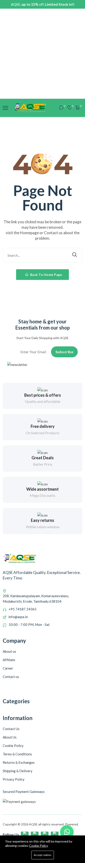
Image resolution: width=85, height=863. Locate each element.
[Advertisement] (42, 53)
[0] (61, 107)
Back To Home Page (45, 275)
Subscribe (64, 352)
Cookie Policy (38, 846)
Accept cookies (42, 854)
